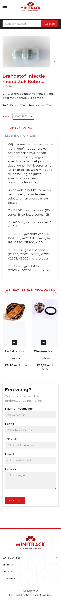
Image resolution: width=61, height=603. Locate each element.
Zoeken (50, 23)
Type (6, 116)
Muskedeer (45, 595)
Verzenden (15, 500)
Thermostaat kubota (15, 351)
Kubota (16, 358)
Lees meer (37, 97)
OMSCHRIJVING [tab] (21, 127)
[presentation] (5, 293)
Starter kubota (45, 351)
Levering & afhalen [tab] (20, 135)
